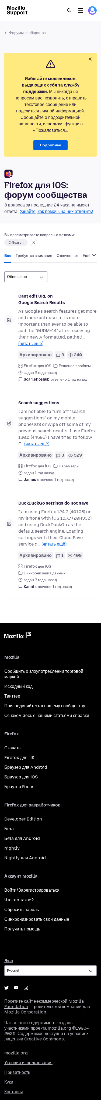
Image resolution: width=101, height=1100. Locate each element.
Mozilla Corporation (25, 1012)
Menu (80, 10)
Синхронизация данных (44, 573)
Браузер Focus (19, 786)
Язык (8, 960)
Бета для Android (22, 838)
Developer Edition (23, 819)
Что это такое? (19, 899)
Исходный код (18, 686)
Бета (9, 828)
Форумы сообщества (27, 32)
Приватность (17, 1072)
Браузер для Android (25, 767)
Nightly (12, 848)
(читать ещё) (30, 343)
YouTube (16, 988)
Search (69, 10)
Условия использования (28, 1062)
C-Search (16, 242)
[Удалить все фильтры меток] (33, 242)
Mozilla (17, 636)
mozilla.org (16, 1053)
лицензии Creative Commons (34, 1039)
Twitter (6, 988)
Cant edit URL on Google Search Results (41, 299)
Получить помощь (22, 929)
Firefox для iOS (37, 366)
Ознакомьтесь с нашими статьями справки (46, 715)
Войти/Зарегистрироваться (32, 890)
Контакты (13, 1091)
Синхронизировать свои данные (36, 919)
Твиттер (12, 696)
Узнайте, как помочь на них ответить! (56, 211)
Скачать (12, 747)
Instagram (26, 988)
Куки (8, 1082)
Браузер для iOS (21, 777)
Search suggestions (38, 402)
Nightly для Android (25, 857)
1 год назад (77, 379)
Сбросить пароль (21, 909)
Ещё (87, 255)
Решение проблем (75, 366)
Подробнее (50, 145)
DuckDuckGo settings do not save (53, 503)
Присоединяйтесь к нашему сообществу (44, 705)
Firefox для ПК (19, 757)
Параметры (69, 466)
